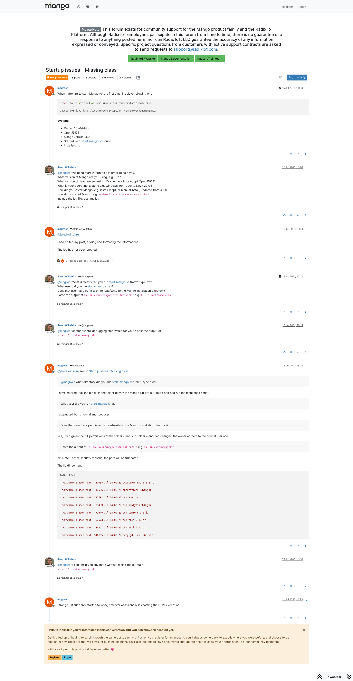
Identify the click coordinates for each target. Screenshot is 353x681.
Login (67, 657)
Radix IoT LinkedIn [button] (209, 58)
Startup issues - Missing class (108, 371)
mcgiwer (62, 87)
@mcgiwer (87, 276)
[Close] (304, 629)
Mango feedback (58, 77)
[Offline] (51, 170)
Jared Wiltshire (66, 167)
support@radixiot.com (195, 49)
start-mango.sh (92, 141)
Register (54, 657)
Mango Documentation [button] (176, 58)
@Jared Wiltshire (83, 228)
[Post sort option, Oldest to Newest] (280, 77)
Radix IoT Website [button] (143, 58)
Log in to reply (297, 77)
